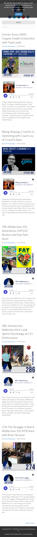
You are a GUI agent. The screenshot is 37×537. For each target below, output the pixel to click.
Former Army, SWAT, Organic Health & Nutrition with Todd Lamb (18, 38)
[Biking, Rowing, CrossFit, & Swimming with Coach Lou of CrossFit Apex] (18, 161)
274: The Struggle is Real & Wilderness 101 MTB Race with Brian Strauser (18, 431)
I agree (18, 14)
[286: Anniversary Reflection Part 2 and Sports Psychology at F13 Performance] (18, 359)
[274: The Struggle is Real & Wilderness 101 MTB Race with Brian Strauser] (18, 456)
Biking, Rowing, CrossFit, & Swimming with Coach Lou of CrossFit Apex (18, 135)
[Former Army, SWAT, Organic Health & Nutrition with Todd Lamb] (18, 64)
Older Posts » (30, 523)
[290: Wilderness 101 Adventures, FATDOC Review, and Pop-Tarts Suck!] (18, 260)
